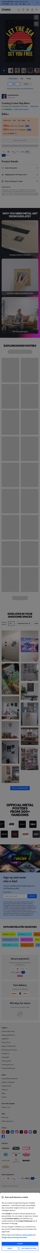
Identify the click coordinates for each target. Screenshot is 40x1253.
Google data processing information (14, 1237)
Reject (10, 1248)
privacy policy (28, 1235)
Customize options (29, 1248)
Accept (20, 1244)
